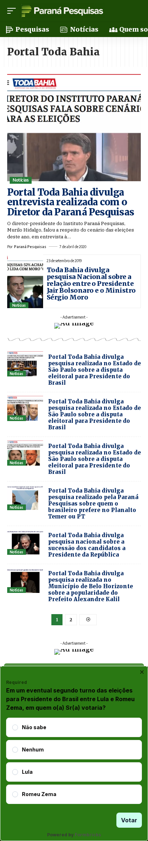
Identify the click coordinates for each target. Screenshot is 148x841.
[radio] (15, 727)
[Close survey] (142, 672)
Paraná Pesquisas (30, 246)
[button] (13, 10)
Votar (129, 820)
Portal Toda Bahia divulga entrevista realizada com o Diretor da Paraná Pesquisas (70, 202)
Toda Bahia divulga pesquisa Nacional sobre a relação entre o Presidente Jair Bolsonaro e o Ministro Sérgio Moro (91, 283)
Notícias (20, 180)
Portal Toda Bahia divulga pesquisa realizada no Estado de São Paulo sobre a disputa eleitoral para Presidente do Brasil (94, 369)
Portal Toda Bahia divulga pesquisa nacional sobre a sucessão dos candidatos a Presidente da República (86, 545)
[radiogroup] (74, 761)
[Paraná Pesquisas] (62, 10)
